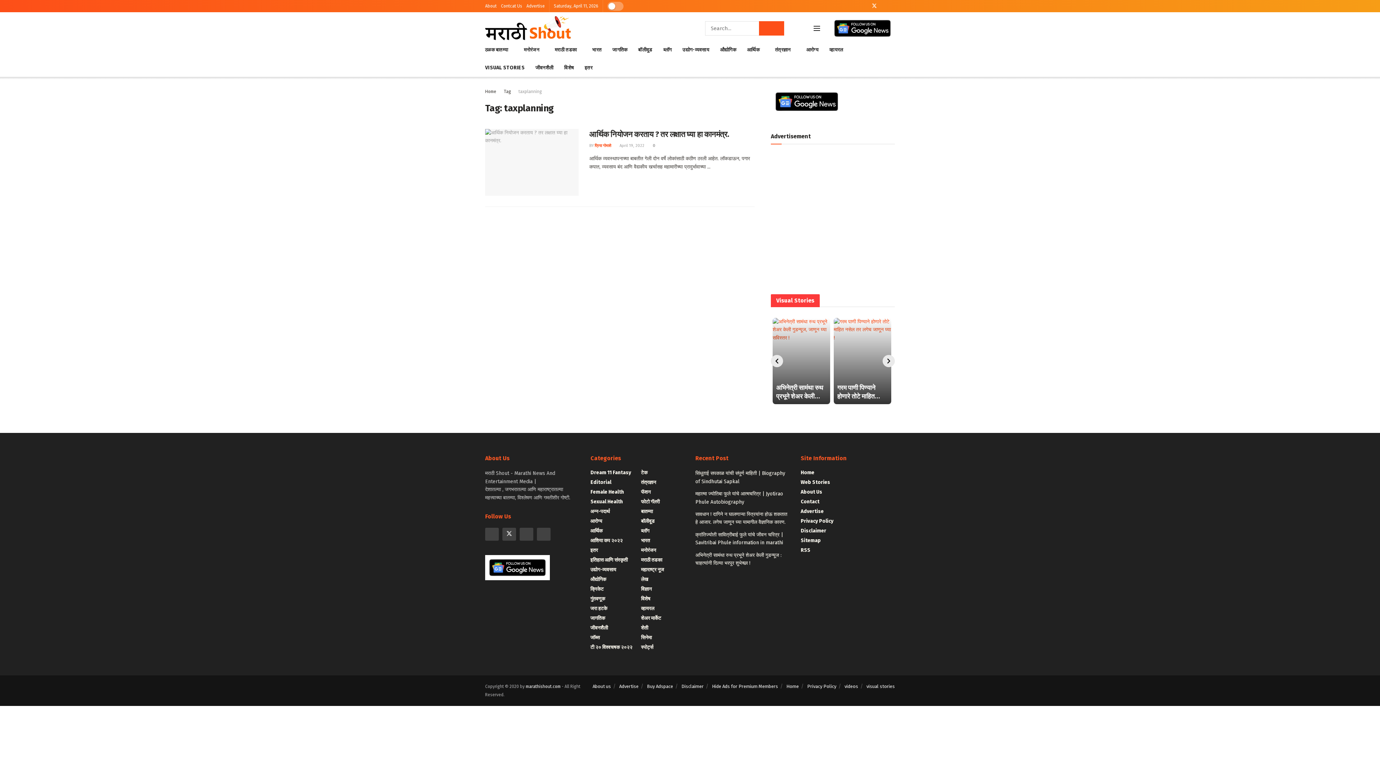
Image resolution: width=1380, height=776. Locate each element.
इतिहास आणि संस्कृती (609, 560)
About (491, 6)
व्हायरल (836, 50)
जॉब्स (595, 637)
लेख (644, 579)
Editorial (600, 482)
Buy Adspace (660, 686)
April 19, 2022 (631, 145)
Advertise (535, 6)
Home (490, 91)
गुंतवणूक (597, 599)
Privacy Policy (817, 521)
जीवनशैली (544, 68)
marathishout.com (543, 686)
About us (602, 686)
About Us (811, 492)
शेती (644, 628)
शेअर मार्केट (651, 618)
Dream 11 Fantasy (610, 473)
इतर (589, 68)
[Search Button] (771, 28)
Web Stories (815, 482)
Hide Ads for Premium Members (745, 686)
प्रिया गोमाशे (603, 145)
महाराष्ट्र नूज (652, 570)
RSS (805, 550)
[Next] (889, 361)
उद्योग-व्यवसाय (695, 50)
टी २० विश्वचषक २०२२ (611, 647)
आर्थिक (753, 50)
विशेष (569, 68)
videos (851, 686)
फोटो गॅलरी (650, 502)
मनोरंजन (531, 50)
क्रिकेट (597, 589)
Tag (507, 91)
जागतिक (619, 50)
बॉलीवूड (645, 50)
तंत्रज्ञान (783, 50)
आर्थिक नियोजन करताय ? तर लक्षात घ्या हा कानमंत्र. (659, 134)
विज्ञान (646, 589)
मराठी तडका (566, 50)
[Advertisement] (833, 221)
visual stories (880, 686)
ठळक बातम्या (496, 50)
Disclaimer (813, 531)
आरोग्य (812, 50)
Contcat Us (511, 6)
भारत (597, 50)
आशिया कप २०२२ (606, 540)
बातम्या (647, 511)
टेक (644, 473)
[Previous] (777, 361)
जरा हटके (598, 608)
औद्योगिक (728, 50)
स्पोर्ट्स (647, 647)
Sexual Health (606, 502)
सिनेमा (646, 637)
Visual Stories (505, 68)
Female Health (607, 492)
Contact (810, 502)
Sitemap (811, 540)
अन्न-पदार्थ (600, 511)
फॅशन (646, 492)
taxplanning (530, 91)
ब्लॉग (667, 50)
